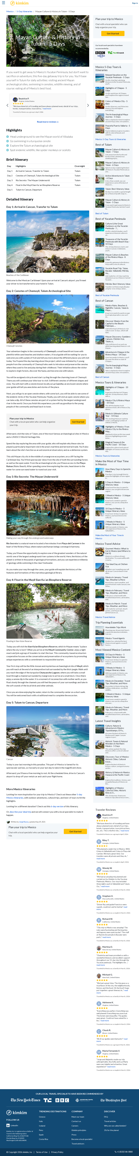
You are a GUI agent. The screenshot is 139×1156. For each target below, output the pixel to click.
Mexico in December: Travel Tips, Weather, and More (117, 682)
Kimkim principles (79, 1130)
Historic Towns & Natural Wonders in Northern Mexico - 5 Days (116, 743)
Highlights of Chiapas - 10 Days (116, 388)
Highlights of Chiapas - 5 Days (116, 89)
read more (47, 109)
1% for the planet (111, 1130)
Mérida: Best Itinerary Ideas (117, 284)
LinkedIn (14, 1125)
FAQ (106, 1117)
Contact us (76, 1121)
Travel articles (110, 1121)
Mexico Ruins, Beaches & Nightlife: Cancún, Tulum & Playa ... (116, 307)
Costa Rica (43, 1139)
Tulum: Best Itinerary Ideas (117, 189)
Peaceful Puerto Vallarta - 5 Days (117, 126)
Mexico (10, 11)
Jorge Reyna (24, 822)
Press (74, 1134)
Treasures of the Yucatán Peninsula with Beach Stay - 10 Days (117, 241)
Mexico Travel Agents (115, 638)
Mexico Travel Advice (105, 617)
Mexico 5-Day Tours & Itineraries (110, 139)
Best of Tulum (101, 213)
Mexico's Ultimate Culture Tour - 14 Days (116, 414)
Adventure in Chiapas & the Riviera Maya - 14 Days (117, 353)
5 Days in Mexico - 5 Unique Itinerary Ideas (117, 483)
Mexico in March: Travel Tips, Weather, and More (116, 604)
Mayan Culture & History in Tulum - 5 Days (117, 201)
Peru (41, 1130)
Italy (41, 1121)
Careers (75, 1126)
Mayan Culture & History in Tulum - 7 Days (117, 150)
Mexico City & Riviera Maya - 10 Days (117, 401)
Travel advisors (78, 1143)
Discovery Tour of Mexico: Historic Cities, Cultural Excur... (117, 759)
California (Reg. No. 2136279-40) (17, 1136)
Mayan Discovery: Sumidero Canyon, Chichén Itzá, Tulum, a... (117, 339)
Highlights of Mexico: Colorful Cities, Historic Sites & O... (115, 790)
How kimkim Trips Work (115, 627)
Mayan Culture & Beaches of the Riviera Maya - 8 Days (116, 257)
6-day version (57, 806)
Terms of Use (42, 1152)
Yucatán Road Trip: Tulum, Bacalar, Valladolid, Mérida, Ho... (117, 270)
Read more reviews (46, 121)
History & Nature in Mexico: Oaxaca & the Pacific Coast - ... (117, 774)
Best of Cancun (102, 377)
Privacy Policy (57, 1152)
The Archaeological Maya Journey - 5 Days (116, 115)
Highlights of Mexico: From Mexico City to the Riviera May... (117, 429)
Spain (41, 1134)
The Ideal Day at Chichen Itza (116, 565)
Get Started (78, 421)
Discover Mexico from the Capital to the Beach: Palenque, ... (117, 323)
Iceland (42, 1126)
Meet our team (78, 1117)
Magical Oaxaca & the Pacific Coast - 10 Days (115, 443)
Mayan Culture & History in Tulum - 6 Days (117, 163)
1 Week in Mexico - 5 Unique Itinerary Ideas (117, 496)
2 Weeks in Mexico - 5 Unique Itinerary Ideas (115, 522)
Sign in (135, 3)
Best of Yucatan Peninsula (107, 295)
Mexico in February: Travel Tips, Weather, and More (117, 591)
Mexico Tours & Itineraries (107, 456)
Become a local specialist (82, 1139)
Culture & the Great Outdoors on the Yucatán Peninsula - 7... (116, 226)
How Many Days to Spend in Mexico (117, 470)
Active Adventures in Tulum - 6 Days (117, 176)
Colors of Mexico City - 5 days (116, 102)
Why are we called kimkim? (115, 1126)
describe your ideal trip (20, 811)
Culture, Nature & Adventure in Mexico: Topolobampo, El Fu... (114, 728)
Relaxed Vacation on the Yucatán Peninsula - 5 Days (117, 76)
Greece (42, 1117)
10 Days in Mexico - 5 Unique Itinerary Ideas (115, 509)
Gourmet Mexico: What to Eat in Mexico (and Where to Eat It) (117, 550)
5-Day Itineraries (24, 11)
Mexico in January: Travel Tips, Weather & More (116, 578)
